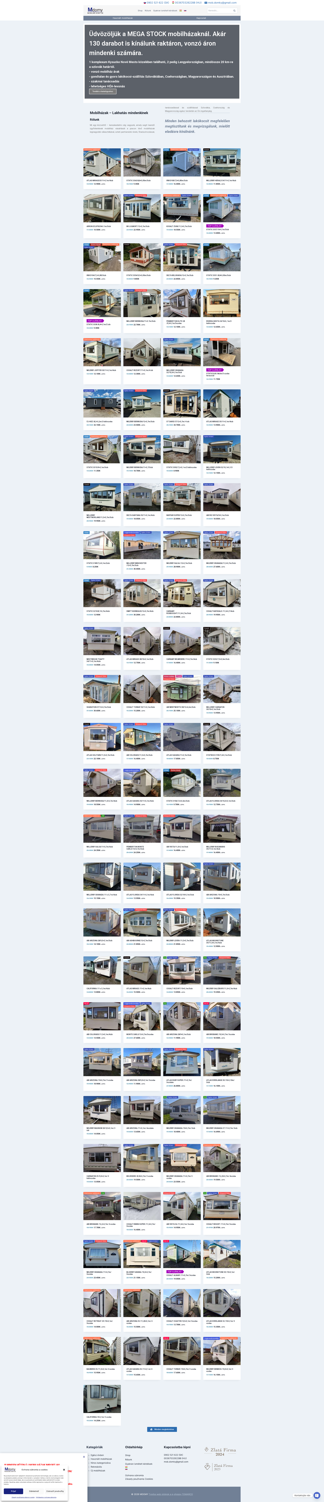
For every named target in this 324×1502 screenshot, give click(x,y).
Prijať (13, 1491)
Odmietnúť (34, 1491)
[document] (162, 751)
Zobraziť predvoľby (55, 1491)
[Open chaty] (316, 1495)
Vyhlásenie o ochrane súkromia (46, 1497)
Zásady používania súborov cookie (23, 1497)
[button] (64, 1469)
